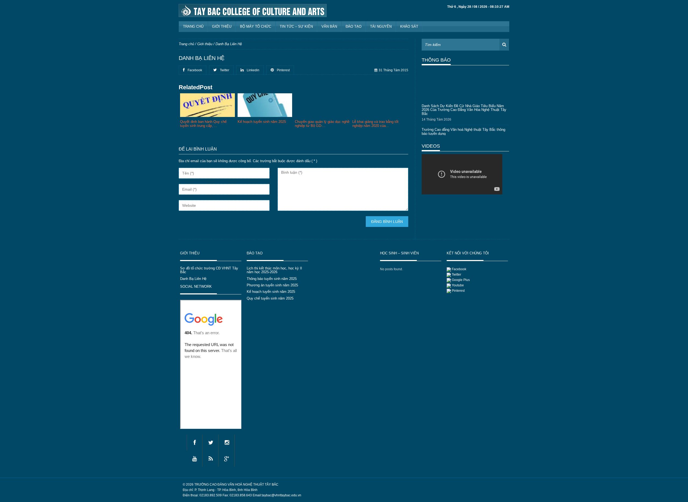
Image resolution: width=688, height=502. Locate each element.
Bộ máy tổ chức (255, 26)
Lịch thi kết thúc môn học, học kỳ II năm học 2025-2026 (274, 270)
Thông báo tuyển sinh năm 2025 (272, 279)
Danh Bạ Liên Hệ (193, 279)
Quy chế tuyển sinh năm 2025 (270, 298)
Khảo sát (409, 26)
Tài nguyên (381, 26)
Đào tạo (353, 26)
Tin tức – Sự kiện (296, 26)
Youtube (458, 285)
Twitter (456, 274)
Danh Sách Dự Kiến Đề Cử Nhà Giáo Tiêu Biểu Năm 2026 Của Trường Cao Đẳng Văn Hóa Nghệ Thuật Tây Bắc (464, 108)
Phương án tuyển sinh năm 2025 (272, 285)
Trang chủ (193, 26)
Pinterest (458, 291)
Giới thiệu (221, 26)
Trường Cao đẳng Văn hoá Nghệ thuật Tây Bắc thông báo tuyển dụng (463, 130)
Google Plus (461, 280)
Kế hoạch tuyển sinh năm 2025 (271, 292)
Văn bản (329, 26)
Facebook (459, 269)
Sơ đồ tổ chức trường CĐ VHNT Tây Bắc (209, 270)
